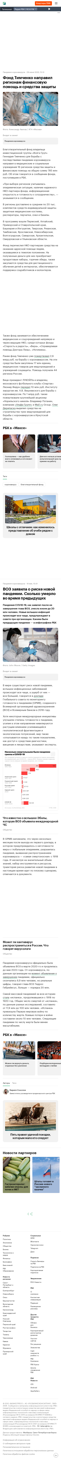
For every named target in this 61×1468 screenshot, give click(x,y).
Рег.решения (35, 1344)
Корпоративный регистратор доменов (35, 1332)
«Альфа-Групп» (23, 404)
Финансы (6, 1258)
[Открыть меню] (56, 3)
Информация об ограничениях (16, 1439)
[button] (19, 451)
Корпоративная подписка (36, 1271)
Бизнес (6, 1249)
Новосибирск (8, 1294)
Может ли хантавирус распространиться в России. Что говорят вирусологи (26, 945)
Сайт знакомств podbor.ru (34, 1353)
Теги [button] (5, 476)
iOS (31, 1384)
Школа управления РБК (35, 1370)
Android (33, 1387)
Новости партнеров (19, 1153)
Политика (7, 1239)
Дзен (32, 1251)
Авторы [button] (6, 1082)
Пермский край (9, 1324)
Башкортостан (9, 1300)
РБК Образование (8, 1269)
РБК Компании (34, 1359)
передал (25, 386)
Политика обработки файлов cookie (19, 1453)
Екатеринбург (8, 1290)
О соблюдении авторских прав (16, 1443)
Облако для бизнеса (33, 1324)
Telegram (34, 1248)
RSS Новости (35, 1282)
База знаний (7, 1265)
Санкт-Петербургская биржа (44, 1432)
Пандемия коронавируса (14, 71)
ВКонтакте (34, 1241)
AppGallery (35, 1391)
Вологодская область (8, 1305)
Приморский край (8, 1352)
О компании (34, 1292)
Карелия (6, 1344)
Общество (7, 829)
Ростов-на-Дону (9, 1327)
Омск (5, 1297)
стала (6, 997)
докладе (38, 695)
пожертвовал (41, 355)
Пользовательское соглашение (16, 1446)
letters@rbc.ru (46, 1425)
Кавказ (5, 1341)
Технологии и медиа (8, 1253)
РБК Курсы (34, 1364)
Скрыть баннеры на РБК (37, 1262)
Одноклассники (36, 1245)
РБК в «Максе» (15, 428)
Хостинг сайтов (33, 1339)
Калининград (8, 1309)
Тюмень (6, 1334)
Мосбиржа (27, 1432)
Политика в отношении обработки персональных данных (28, 1450)
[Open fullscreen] (53, 754)
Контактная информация (35, 1298)
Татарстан (7, 1331)
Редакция (34, 1303)
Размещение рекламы (35, 1307)
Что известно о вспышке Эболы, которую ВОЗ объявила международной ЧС (30, 821)
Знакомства (35, 1347)
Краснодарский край (9, 1314)
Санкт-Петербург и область (8, 1284)
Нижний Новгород (7, 1319)
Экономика (7, 1242)
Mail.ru (39, 404)
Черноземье (8, 1338)
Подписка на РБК (37, 1267)
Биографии (7, 1262)
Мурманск (7, 1348)
